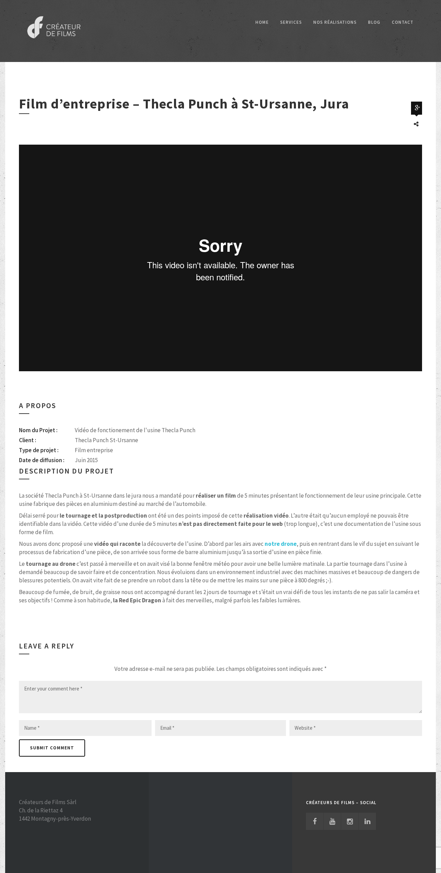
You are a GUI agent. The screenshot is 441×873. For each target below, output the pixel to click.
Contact (402, 22)
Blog (374, 22)
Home (262, 22)
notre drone (281, 544)
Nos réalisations (335, 22)
